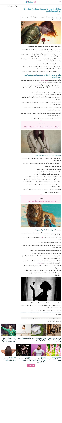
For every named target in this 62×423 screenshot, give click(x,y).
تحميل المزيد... (31, 365)
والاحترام (40, 263)
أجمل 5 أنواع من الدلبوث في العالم (54, 359)
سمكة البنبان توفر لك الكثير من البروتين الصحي (39, 339)
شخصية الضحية (44, 80)
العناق (41, 237)
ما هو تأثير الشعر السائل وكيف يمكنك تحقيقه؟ (9, 359)
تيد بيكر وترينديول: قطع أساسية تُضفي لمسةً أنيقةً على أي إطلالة (54, 340)
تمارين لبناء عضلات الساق (24, 338)
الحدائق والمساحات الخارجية (56, 357)
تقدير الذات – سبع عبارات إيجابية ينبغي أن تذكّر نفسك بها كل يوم (41, 201)
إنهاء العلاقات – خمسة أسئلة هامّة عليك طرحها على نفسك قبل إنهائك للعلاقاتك (41, 126)
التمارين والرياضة (28, 357)
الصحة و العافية (58, 5)
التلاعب (37, 85)
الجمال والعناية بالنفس (12, 357)
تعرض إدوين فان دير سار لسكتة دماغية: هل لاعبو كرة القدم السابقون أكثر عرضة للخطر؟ (9, 340)
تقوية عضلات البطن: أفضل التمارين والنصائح (24, 359)
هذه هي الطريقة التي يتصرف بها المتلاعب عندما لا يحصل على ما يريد (39, 360)
